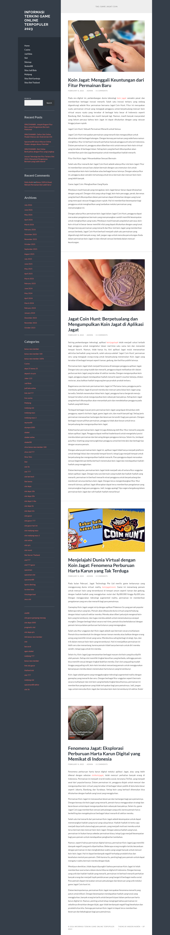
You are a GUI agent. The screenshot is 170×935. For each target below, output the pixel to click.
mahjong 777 (29, 656)
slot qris (27, 545)
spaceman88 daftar (31, 685)
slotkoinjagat (98, 775)
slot (25, 642)
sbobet (27, 432)
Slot (26, 58)
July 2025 (28, 259)
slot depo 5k (29, 506)
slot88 (26, 613)
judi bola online (30, 388)
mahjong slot (29, 408)
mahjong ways (29, 413)
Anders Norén (133, 926)
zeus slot (27, 599)
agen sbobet (29, 651)
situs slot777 (29, 452)
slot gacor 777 (29, 521)
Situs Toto (28, 457)
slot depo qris (29, 632)
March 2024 (29, 303)
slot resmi (28, 550)
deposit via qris (30, 373)
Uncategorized (30, 594)
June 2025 (28, 264)
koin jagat (121, 98)
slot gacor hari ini (30, 526)
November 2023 (30, 323)
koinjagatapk (112, 342)
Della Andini (29, 182)
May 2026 (28, 215)
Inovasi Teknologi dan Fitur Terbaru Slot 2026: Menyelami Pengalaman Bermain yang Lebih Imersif (39, 158)
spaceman (28, 570)
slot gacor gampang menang (35, 618)
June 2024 (28, 288)
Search (27, 98)
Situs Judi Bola (30, 70)
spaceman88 (29, 580)
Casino (27, 49)
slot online (28, 540)
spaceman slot (29, 575)
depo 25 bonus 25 (31, 368)
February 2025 (30, 283)
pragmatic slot (29, 627)
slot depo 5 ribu (30, 501)
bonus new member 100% (34, 359)
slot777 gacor (29, 565)
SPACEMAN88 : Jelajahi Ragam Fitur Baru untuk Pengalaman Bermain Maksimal (38, 126)
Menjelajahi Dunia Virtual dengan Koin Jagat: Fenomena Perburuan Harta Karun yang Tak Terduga (101, 565)
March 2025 (29, 279)
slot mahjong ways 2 (32, 535)
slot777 (27, 560)
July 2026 (28, 205)
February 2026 (30, 229)
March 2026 (29, 224)
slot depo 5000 (30, 622)
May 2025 (28, 269)
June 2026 (28, 210)
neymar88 (28, 422)
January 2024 (29, 313)
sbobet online (29, 437)
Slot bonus (28, 481)
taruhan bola (29, 589)
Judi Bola (28, 54)
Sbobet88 (28, 66)
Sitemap (27, 62)
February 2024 (30, 308)
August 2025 (29, 254)
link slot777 (29, 393)
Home (27, 45)
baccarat (27, 646)
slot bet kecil (29, 477)
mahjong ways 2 (30, 418)
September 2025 (30, 249)
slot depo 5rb (29, 511)
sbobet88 (28, 442)
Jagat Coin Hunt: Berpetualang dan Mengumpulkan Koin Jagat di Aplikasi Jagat (106, 324)
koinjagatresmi (109, 587)
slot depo (27, 486)
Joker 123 (28, 378)
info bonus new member (33, 637)
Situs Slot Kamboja (32, 78)
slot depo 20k (29, 496)
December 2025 (30, 234)
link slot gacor (29, 666)
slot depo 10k (29, 491)
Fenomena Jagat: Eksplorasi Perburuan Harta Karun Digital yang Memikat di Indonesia (104, 753)
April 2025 (28, 274)
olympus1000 (29, 427)
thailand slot (29, 670)
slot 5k (27, 467)
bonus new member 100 (33, 354)
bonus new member (31, 349)
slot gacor (28, 516)
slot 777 (27, 472)
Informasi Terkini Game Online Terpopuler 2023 (37, 20)
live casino (28, 398)
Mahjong (28, 74)
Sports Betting (30, 585)
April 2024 (28, 298)
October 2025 (29, 244)
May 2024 (28, 293)
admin (90, 91)
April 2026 (28, 220)
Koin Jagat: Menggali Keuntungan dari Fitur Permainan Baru (106, 82)
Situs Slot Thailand (32, 82)
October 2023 (29, 328)
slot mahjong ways (31, 530)
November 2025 (30, 239)
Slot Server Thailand (32, 555)
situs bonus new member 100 (35, 447)
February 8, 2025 (76, 91)
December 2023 (30, 318)
